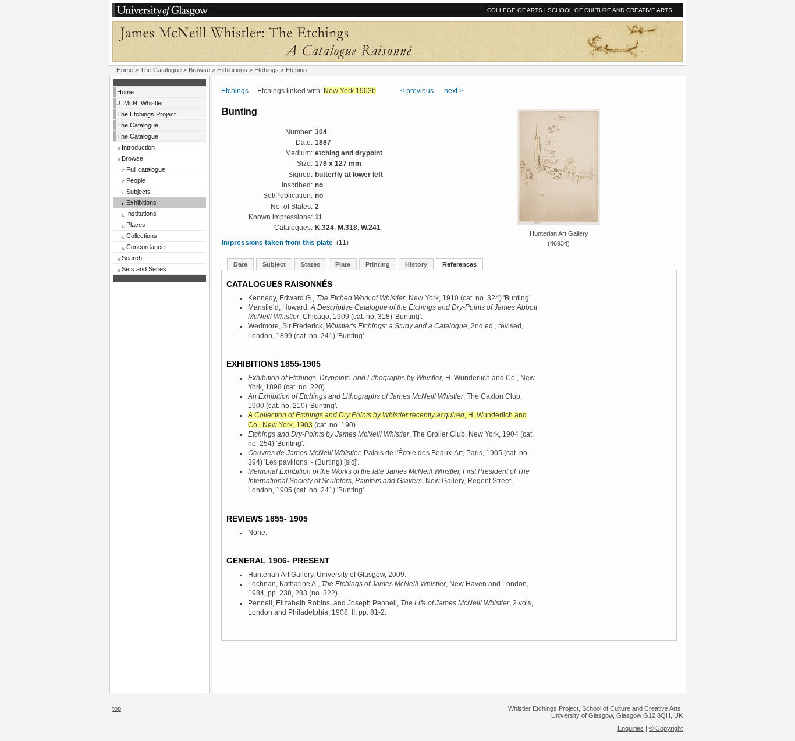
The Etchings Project (146, 114)
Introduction (138, 147)
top (116, 708)
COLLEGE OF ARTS (514, 10)
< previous (417, 90)
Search (132, 257)
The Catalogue (161, 69)
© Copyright (666, 728)
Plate (342, 264)
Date (240, 264)
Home (124, 69)
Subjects (138, 191)
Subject (274, 264)
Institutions (141, 213)
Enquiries (630, 728)
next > (453, 90)
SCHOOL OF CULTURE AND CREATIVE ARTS (610, 10)
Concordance (145, 246)
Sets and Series (144, 268)
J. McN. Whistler (140, 103)
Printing (377, 264)
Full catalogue (145, 169)
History (416, 264)
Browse (199, 69)
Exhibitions (232, 69)
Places (135, 224)
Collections (141, 235)
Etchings (266, 69)
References (459, 264)
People (135, 180)
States (310, 264)
